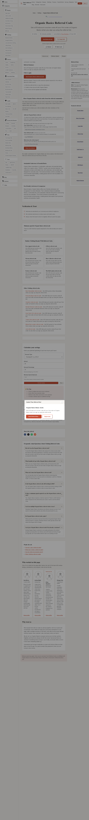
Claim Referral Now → (34, 416)
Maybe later (47, 416)
